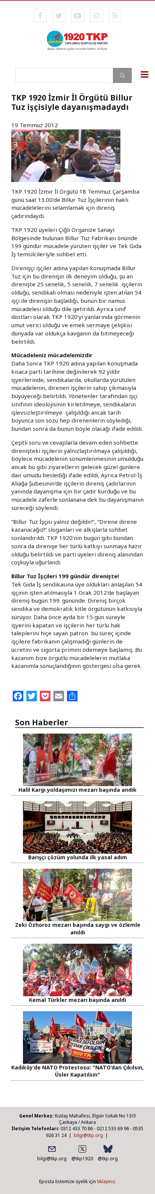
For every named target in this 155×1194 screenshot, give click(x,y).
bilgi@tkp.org (88, 1135)
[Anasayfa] (77, 40)
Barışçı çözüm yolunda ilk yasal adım (77, 857)
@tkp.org (108, 1158)
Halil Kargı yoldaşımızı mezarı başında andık (77, 789)
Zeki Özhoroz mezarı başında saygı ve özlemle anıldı (77, 928)
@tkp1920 (82, 1158)
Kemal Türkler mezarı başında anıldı (77, 999)
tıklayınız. (106, 1181)
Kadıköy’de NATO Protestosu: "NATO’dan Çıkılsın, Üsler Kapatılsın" (77, 1071)
